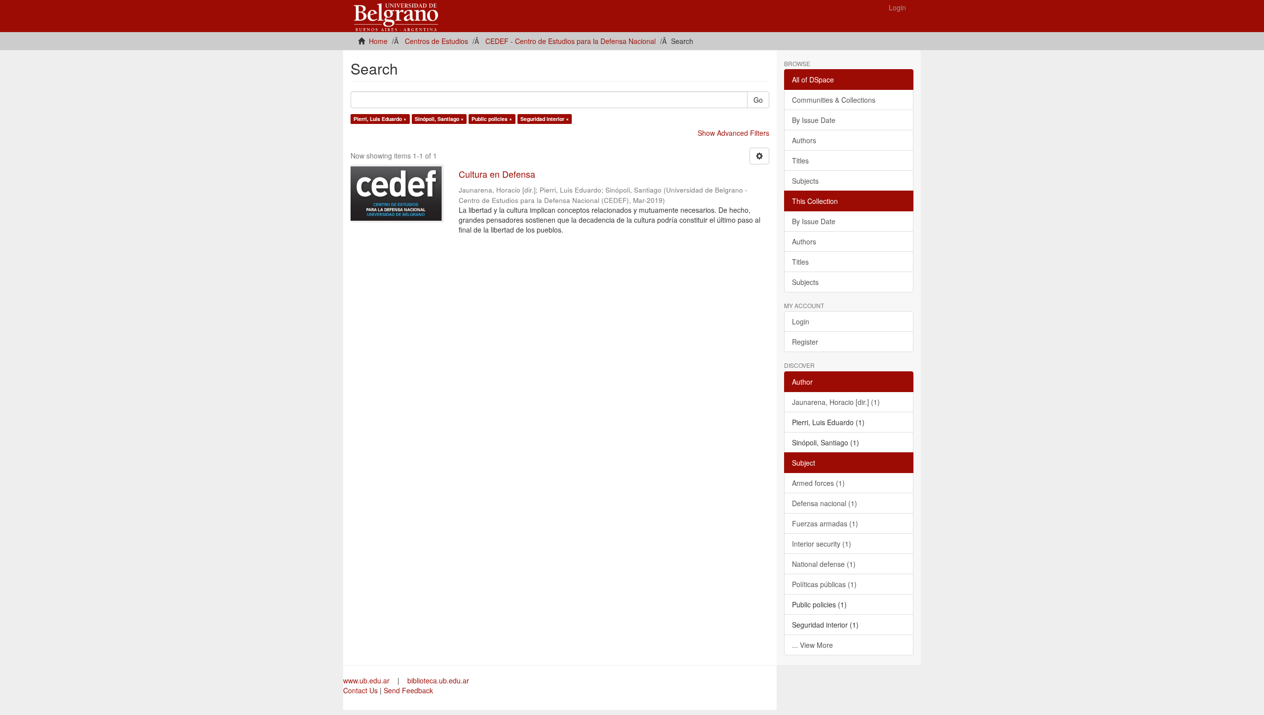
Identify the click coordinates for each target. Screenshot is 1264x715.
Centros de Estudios (436, 41)
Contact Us (360, 690)
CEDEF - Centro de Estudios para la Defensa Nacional (570, 41)
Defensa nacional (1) (824, 503)
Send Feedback (408, 690)
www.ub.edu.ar (367, 680)
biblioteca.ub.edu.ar (438, 680)
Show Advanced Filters (733, 133)
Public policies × (492, 118)
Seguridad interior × (544, 118)
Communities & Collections (833, 100)
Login (800, 321)
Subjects (805, 181)
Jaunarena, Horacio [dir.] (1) (836, 402)
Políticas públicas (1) (824, 584)
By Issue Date (813, 120)
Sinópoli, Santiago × (439, 118)
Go (758, 100)
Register (805, 342)
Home (378, 41)
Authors (804, 140)
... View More (812, 645)
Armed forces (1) (818, 483)
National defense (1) (824, 564)
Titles (800, 160)
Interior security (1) (821, 544)
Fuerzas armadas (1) (825, 523)
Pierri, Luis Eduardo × (380, 118)
